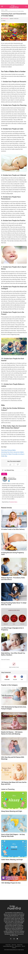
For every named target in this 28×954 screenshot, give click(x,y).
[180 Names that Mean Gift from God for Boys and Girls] (14, 771)
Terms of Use (14, 944)
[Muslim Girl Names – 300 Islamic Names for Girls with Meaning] (14, 721)
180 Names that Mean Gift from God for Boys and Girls (14, 783)
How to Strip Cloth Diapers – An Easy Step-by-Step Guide (13, 835)
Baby (6, 10)
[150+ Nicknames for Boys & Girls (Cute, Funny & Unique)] (14, 696)
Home (2, 10)
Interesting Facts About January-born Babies (12, 452)
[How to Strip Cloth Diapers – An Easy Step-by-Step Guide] (14, 824)
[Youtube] (17, 939)
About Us (23, 946)
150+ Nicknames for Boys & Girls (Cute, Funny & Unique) (13, 708)
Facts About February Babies (8, 450)
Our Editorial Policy (9, 470)
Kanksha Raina (5, 18)
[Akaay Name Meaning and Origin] (14, 800)
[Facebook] (10, 939)
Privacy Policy (8, 944)
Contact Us (14, 947)
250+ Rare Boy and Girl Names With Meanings (12, 758)
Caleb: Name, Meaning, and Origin (12, 859)
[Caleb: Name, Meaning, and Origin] (14, 849)
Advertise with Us (18, 946)
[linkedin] (9, 481)
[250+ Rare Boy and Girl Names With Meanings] (14, 746)
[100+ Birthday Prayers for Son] (14, 872)
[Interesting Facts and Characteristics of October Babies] (14, 32)
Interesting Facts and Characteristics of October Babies (13, 15)
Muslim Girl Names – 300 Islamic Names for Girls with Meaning (12, 733)
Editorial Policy (19, 944)
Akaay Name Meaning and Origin (11, 811)
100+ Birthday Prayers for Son (10, 883)
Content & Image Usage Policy (8, 946)
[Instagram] (14, 939)
